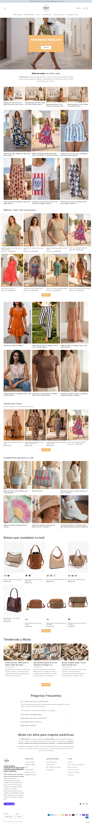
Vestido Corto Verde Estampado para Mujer (56, 288)
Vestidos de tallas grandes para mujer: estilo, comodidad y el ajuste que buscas (45, 154)
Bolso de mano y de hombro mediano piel (56, 579)
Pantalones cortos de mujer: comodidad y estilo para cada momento (74, 154)
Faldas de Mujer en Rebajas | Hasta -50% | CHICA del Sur (74, 346)
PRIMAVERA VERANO (30, 764)
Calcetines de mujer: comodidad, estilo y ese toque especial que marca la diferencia (74, 526)
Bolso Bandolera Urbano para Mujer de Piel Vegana (77, 624)
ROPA (26, 767)
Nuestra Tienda (50, 764)
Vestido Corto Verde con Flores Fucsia (33, 288)
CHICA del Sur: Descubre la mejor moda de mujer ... (17, 664)
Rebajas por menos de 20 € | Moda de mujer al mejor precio (13, 103)
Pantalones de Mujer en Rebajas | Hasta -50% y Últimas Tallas (45, 346)
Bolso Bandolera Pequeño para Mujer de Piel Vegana (56, 624)
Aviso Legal (70, 774)
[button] (5, 8)
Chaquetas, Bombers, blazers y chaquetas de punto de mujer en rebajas (74, 394)
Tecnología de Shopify (18, 821)
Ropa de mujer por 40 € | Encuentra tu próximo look (55, 105)
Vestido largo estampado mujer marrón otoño (13, 443)
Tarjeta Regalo (50, 769)
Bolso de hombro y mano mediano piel (13, 579)
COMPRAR (46, 47)
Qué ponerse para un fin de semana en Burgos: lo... (45, 664)
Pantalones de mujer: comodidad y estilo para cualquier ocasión (74, 202)
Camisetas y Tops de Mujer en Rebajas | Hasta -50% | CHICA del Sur (45, 394)
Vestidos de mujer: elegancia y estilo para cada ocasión (17, 154)
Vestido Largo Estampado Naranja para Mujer (80, 288)
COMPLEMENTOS (29, 769)
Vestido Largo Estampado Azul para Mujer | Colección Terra (56, 443)
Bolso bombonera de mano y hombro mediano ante (34, 580)
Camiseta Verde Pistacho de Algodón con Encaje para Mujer (11, 249)
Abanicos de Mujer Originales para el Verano (15, 526)
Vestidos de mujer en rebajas (13, 345)
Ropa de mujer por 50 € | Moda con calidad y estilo (78, 105)
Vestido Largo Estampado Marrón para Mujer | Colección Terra (34, 443)
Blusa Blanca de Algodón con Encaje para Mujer (34, 249)
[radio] (5, 575)
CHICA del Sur (10, 821)
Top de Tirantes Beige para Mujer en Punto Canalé (56, 249)
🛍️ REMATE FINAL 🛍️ (30, 774)
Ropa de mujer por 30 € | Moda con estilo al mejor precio (35, 103)
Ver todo (46, 295)
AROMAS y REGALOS (30, 772)
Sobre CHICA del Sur (51, 762)
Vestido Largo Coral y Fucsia (8, 288)
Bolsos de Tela (36, 491)
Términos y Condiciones (74, 772)
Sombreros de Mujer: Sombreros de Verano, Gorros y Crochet (43, 526)
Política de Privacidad (73, 769)
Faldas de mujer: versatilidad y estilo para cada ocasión (17, 202)
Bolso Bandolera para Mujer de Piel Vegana (33, 624)
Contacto (70, 762)
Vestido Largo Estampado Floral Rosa (78, 248)
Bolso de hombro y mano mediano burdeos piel (12, 619)
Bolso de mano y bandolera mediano (76, 579)
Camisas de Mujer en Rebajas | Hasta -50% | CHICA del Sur (17, 394)
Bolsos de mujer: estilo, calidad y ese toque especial (15, 491)
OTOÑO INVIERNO (29, 762)
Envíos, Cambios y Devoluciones (76, 764)
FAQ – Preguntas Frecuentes (53, 767)
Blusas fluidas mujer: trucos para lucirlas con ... (74, 664)
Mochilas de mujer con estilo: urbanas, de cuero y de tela (74, 491)
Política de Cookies (72, 767)
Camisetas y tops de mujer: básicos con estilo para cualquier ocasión (45, 202)
